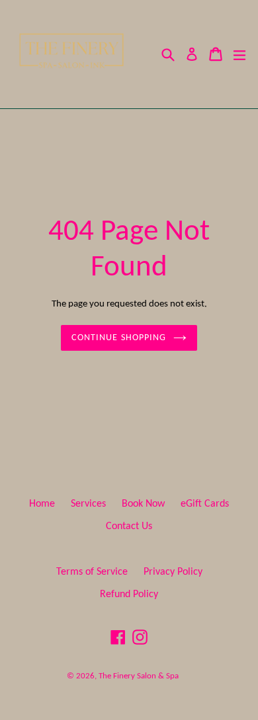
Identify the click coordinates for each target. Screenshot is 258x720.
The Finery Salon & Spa (139, 676)
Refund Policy (129, 594)
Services (88, 504)
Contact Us (129, 526)
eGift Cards (205, 504)
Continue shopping (118, 338)
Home (42, 504)
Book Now (143, 504)
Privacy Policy (173, 572)
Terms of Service (92, 572)
